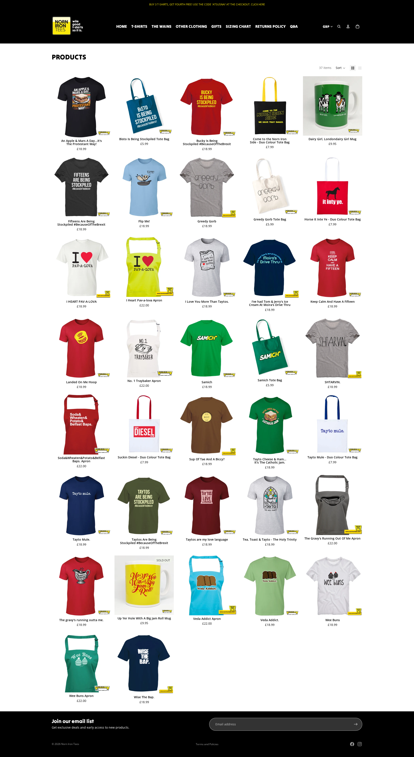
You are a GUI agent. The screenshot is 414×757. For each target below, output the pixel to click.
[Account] (348, 26)
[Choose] (104, 131)
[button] (340, 68)
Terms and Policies (207, 744)
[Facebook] (352, 744)
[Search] (339, 26)
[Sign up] (355, 724)
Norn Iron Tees (70, 744)
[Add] (355, 129)
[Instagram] (359, 744)
